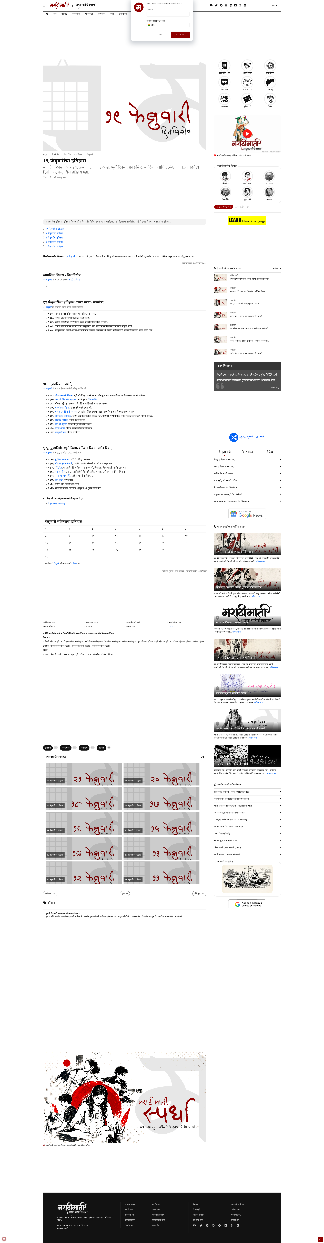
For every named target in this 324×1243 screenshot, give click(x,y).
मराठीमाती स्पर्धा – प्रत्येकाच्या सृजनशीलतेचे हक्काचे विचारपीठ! (67, 1145)
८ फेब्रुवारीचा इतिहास (54, 237)
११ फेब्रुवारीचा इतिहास (133, 879)
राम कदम (59, 480)
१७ (93, 542)
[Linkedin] (235, 5)
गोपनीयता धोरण (158, 1215)
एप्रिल (65, 654)
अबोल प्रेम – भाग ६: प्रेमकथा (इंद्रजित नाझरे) (246, 353)
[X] (216, 5)
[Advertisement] (125, 200)
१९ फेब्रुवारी (70, 256)
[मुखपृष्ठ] (46, 14)
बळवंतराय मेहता (62, 407)
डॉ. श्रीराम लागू (273, 388)
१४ (186, 536)
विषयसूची (196, 1210)
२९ (46, 556)
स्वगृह (45, 154)
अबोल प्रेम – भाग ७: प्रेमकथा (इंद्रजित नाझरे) (246, 316)
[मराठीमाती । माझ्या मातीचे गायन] (79, 8)
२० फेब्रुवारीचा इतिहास (133, 781)
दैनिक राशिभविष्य (92, 622)
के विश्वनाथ (60, 428)
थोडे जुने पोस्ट (199, 893)
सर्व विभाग (47, 633)
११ (116, 536)
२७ (163, 549)
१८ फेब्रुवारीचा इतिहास (55, 805)
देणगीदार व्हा (130, 1220)
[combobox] (152, 25)
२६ (139, 549)
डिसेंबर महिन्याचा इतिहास (101, 646)
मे (68, 654)
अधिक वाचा (260, 561)
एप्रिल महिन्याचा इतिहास (111, 641)
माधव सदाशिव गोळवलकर (66, 411)
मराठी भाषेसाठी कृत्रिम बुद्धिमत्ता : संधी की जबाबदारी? (249, 341)
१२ (139, 536)
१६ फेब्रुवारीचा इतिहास (55, 830)
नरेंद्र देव (58, 467)
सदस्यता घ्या (129, 1215)
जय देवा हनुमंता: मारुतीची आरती (231, 693)
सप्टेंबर (89, 654)
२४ (93, 549)
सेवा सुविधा (123, 14)
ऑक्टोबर (96, 654)
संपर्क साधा (129, 1210)
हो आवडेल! (180, 35)
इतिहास (79, 154)
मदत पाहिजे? (236, 1215)
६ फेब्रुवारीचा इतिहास (54, 246)
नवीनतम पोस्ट (50, 893)
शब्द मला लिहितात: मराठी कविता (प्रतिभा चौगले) (247, 291)
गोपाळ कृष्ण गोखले (63, 463)
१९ (139, 542)
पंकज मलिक (60, 471)
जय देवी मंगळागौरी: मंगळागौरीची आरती (234, 551)
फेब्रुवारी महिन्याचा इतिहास (57, 504)
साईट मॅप (155, 1225)
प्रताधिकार (156, 1204)
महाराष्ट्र (64, 14)
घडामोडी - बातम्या (175, 622)
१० (93, 536)
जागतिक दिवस (74, 280)
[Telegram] (245, 5)
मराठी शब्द (131, 626)
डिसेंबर (110, 654)
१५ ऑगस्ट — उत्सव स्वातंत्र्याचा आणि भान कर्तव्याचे (249, 328)
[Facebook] (221, 5)
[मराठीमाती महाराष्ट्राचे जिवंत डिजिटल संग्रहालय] (247, 134)
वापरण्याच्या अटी (158, 1220)
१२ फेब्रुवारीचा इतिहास (55, 879)
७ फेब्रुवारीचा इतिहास (54, 242)
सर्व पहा (276, 268)
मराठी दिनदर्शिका (71, 633)
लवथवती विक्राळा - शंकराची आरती (232, 622)
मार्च (59, 654)
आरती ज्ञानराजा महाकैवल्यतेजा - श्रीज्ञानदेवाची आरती (240, 728)
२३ (69, 549)
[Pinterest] (231, 5)
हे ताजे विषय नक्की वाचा (228, 268)
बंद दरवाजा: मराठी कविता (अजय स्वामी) (244, 304)
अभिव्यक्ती (89, 14)
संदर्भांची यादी (191, 571)
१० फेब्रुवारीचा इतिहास (55, 229)
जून (72, 654)
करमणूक (101, 14)
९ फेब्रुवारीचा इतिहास (54, 233)
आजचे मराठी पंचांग (134, 622)
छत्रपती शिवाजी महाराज (65, 399)
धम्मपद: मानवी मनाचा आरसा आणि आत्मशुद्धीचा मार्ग (249, 279)
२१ (186, 542)
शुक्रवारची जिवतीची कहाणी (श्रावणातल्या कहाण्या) (239, 587)
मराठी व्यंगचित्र (49, 626)
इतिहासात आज (49, 622)
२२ (46, 549)
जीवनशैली (76, 14)
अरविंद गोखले (61, 420)
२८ (186, 549)
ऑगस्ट (82, 654)
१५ (46, 542)
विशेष (112, 14)
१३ (163, 536)
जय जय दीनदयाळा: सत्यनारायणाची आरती (236, 657)
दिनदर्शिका (68, 154)
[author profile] (50, 177)
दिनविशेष (55, 154)
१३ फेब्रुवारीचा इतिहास (133, 855)
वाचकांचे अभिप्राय (237, 1204)
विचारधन (89, 626)
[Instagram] (226, 5)
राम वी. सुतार (61, 424)
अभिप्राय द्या (235, 1210)
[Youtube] (211, 5)
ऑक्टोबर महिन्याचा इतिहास (60, 646)
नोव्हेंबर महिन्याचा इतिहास (81, 646)
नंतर (160, 35)
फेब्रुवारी (90, 154)
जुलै (76, 654)
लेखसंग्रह (196, 1204)
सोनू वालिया (60, 432)
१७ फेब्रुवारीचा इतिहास (133, 805)
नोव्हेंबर (104, 654)
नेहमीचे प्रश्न (129, 1225)
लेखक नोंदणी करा (224, 207)
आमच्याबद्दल (130, 1204)
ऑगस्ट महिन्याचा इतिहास (182, 641)
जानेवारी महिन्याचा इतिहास (52, 641)
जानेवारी (46, 654)
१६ (69, 542)
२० (163, 542)
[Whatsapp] (240, 5)
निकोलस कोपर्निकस (64, 395)
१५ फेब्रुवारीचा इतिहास (133, 830)
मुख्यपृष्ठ (125, 893)
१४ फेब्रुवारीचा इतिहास (55, 855)
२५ (116, 549)
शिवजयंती (92, 399)
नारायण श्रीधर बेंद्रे (63, 475)
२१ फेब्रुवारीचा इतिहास (55, 781)
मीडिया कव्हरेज (198, 1215)
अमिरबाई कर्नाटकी (63, 416)
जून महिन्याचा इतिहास (146, 641)
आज (54, 14)
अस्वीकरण (202, 571)
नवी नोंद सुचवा (167, 571)
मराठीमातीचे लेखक (242, 207)
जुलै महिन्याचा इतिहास (163, 641)
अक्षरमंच (233, 288)
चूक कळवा (179, 571)
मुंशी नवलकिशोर (62, 459)
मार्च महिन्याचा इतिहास (93, 641)
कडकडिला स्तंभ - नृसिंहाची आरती (232, 763)
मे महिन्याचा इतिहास (129, 641)
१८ (116, 542)
